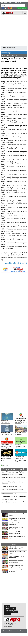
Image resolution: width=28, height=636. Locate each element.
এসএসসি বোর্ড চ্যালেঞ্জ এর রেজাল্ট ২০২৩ (11, 486)
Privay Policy (9, 610)
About (7, 606)
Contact (8, 614)
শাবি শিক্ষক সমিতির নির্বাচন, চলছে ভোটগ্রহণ (12, 475)
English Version (22, 8)
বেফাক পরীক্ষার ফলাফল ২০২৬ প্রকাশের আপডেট (13, 502)
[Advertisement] (14, 30)
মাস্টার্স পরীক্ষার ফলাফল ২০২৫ (9, 494)
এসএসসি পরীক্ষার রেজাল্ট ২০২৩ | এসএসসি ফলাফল (14, 496)
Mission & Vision (10, 608)
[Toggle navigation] (24, 12)
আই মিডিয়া (10, 631)
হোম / (5, 48)
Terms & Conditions (11, 612)
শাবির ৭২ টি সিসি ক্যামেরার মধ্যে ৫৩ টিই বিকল (13, 472)
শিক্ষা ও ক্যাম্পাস (11, 48)
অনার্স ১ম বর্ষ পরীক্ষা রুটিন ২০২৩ (9, 499)
